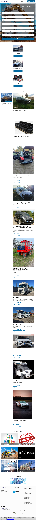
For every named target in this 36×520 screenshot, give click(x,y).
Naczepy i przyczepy (27, 496)
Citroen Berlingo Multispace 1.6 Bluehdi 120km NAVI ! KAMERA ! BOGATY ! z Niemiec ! (23, 228)
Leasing (14, 488)
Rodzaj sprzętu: (4, 18)
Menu (22, 1)
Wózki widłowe (26, 498)
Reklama (2, 490)
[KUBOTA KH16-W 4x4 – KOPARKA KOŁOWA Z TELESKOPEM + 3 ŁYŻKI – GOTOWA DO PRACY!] (23, 252)
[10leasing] (18, 481)
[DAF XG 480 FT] (23, 315)
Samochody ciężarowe (27, 493)
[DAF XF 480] (23, 288)
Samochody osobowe (27, 489)
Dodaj (31, 1)
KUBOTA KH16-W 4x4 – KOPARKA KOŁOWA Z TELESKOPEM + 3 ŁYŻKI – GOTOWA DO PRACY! (22, 270)
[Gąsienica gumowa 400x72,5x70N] (23, 127)
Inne (25, 504)
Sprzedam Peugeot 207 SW (20, 176)
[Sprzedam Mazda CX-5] (23, 101)
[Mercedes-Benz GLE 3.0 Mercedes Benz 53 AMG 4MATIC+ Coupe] (23, 341)
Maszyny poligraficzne (27, 499)
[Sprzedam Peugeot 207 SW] (23, 160)
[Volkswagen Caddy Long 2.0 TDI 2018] (23, 193)
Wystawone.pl (4, 487)
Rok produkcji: (4, 33)
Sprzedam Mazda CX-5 (19, 110)
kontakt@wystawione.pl (6, 509)
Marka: (3, 25)
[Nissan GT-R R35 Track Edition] (23, 404)
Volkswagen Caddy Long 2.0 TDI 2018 (23, 203)
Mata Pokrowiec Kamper (19, 381)
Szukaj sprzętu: (4, 11)
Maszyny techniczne (27, 502)
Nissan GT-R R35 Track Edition (21, 420)
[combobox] (18, 17)
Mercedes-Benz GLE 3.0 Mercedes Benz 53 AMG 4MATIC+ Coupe (23, 350)
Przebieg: (3, 29)
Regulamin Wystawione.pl (5, 492)
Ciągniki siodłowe (26, 494)
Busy (25, 492)
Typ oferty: (4, 14)
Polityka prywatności (4, 491)
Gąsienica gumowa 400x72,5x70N (22, 136)
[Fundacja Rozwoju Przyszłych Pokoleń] (18, 513)
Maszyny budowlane (27, 497)
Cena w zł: (3, 22)
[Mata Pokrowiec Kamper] (23, 369)
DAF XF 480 (16, 298)
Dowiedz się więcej (18, 8)
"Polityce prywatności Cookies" (10, 519)
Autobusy (25, 491)
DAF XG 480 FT (17, 325)
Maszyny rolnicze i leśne (28, 503)
